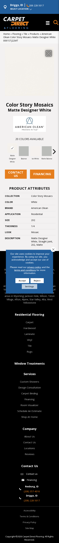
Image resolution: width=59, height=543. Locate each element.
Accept (22, 280)
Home (6, 33)
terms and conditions (25, 270)
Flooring (16, 33)
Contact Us (15, 174)
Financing (42, 174)
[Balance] (24, 151)
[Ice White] (35, 151)
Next (54, 150)
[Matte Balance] (46, 151)
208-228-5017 (36, 5)
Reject (37, 280)
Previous (4, 150)
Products (34, 33)
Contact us (32, 473)
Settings (29, 286)
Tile (25, 33)
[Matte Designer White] (12, 148)
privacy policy (34, 267)
